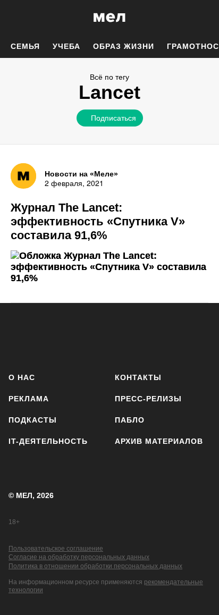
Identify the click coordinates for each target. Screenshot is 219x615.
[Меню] (203, 17)
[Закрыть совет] (174, 136)
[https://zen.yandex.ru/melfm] (49, 335)
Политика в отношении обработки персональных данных (95, 566)
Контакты (138, 377)
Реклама (29, 398)
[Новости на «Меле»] (23, 176)
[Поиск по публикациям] (16, 17)
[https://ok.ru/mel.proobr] (169, 335)
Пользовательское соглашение (56, 548)
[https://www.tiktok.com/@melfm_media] (109, 335)
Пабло (130, 420)
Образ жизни (123, 46)
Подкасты (33, 420)
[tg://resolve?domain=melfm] (20, 335)
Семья (25, 46)
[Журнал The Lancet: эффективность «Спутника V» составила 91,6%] (109, 267)
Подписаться (113, 117)
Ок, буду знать (75, 189)
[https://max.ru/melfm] (199, 335)
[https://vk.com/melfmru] (79, 335)
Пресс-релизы (148, 398)
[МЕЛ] (109, 17)
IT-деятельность (48, 441)
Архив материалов (159, 441)
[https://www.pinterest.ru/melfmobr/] (139, 335)
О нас (22, 377)
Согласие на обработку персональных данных (79, 557)
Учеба (66, 46)
